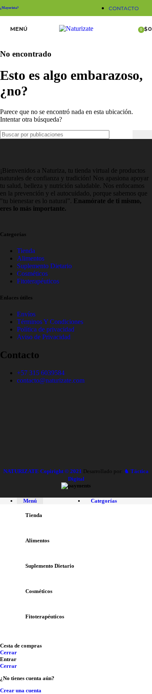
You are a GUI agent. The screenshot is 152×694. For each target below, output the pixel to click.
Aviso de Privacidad (44, 336)
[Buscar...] (142, 134)
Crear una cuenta (20, 690)
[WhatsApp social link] (67, 8)
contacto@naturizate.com (50, 380)
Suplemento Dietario (44, 265)
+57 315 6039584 (41, 372)
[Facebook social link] (45, 8)
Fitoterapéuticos (38, 281)
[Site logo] (76, 28)
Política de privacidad (45, 329)
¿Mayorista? (9, 8)
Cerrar (8, 652)
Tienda (26, 250)
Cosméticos (32, 273)
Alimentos (30, 258)
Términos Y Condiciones (50, 321)
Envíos (26, 314)
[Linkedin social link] (56, 8)
